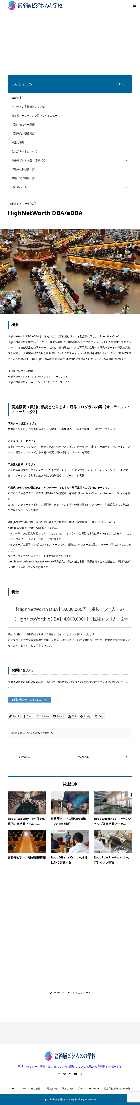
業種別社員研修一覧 (23, 169)
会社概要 (35, 1088)
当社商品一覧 (19, 187)
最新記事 (17, 97)
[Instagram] (70, 1074)
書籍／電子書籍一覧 (23, 178)
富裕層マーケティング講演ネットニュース (36, 115)
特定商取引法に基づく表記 (117, 1088)
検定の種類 (18, 142)
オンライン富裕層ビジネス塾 (28, 106)
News (24, 1088)
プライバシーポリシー (89, 1088)
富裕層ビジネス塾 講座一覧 (28, 160)
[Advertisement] (70, 38)
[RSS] (81, 1074)
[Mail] (75, 1074)
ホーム (13, 1088)
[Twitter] (64, 1074)
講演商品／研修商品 (23, 133)
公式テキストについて (24, 151)
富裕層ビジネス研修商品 (22, 203)
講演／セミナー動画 (23, 124)
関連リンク (67, 1088)
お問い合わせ (51, 1088)
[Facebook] (59, 1074)
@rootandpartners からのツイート (70, 992)
